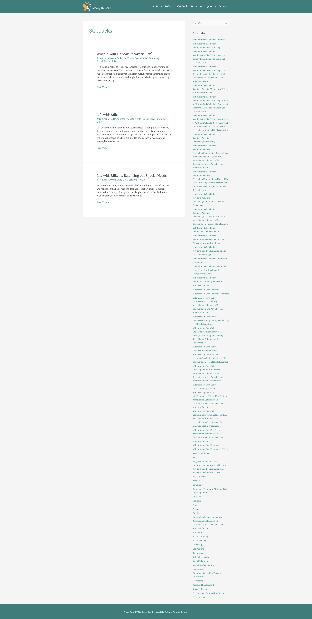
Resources (196, 6)
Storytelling (103, 61)
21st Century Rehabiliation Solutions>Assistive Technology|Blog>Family (204, 138)
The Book (182, 6)
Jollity (186, 612)
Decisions (132, 179)
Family (130, 58)
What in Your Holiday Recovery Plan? (125, 54)
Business (196, 481)
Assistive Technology (202, 453)
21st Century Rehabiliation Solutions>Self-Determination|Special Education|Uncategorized (209, 251)
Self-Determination (201, 557)
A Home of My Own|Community (207, 445)
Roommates (198, 553)
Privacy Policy (129, 612)
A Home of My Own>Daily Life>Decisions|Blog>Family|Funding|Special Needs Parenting (211, 320)
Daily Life (121, 58)
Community (198, 485)
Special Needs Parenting (147, 58)
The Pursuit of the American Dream (208, 593)
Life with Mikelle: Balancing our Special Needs (132, 176)
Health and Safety (200, 536)
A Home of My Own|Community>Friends (211, 449)
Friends (196, 509)
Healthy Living (199, 540)
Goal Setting (198, 532)
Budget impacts (199, 476)
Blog (195, 457)
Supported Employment (203, 585)
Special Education (200, 561)
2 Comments (103, 119)
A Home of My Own (106, 58)
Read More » (103, 86)
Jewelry (211, 6)
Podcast (169, 6)
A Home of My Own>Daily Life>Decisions (211, 294)
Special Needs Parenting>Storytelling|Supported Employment (208, 573)
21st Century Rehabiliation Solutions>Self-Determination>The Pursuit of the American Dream (208, 239)
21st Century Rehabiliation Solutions (209, 40)
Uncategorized (199, 597)
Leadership (197, 545)
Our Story (156, 6)
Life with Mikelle (109, 115)
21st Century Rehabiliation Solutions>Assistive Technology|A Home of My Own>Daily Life (211, 89)
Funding (196, 513)
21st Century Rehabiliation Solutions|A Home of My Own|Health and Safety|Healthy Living (210, 270)
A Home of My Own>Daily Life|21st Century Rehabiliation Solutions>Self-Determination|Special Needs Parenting (210, 358)
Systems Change (200, 589)
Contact (223, 6)
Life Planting (198, 549)
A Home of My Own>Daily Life (206, 290)
